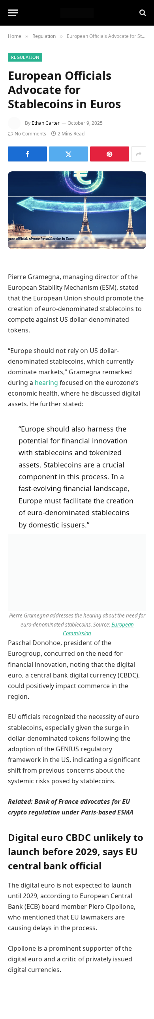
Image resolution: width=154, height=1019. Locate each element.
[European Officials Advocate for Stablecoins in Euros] (77, 210)
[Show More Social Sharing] (138, 153)
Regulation (25, 57)
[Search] (142, 13)
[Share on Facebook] (27, 153)
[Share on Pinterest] (109, 153)
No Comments (30, 133)
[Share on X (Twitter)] (68, 153)
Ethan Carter (46, 123)
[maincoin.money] (77, 13)
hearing (46, 382)
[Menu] (13, 13)
